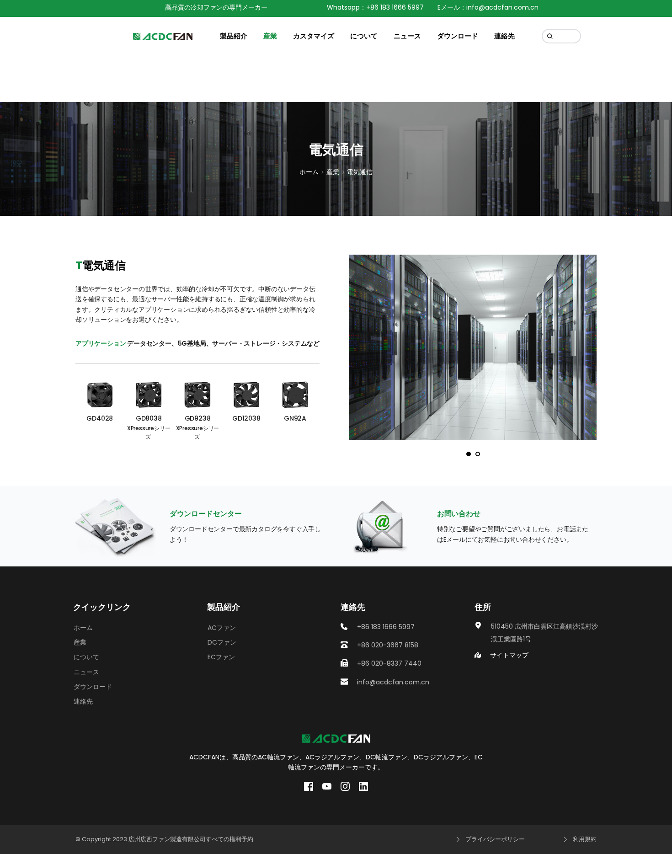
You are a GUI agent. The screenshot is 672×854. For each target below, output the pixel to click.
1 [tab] (468, 454)
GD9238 (198, 418)
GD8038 (149, 418)
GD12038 (246, 418)
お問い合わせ (458, 513)
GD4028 (99, 418)
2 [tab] (477, 454)
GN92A (295, 418)
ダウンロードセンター (206, 513)
